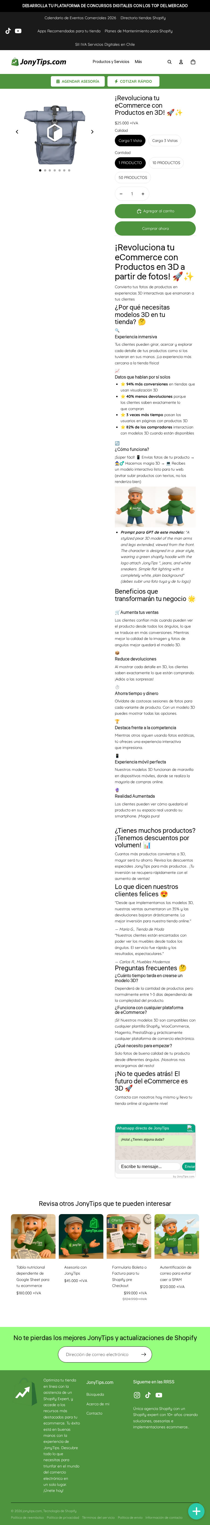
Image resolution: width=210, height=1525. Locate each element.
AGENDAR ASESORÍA (80, 81)
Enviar (190, 1167)
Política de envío (130, 1517)
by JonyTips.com (183, 1176)
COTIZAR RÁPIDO (136, 81)
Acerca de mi (97, 1403)
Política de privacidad (63, 1517)
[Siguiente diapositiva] (93, 133)
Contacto (94, 1413)
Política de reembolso (27, 1517)
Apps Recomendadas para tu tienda (68, 30)
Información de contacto (163, 1517)
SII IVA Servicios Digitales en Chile (105, 44)
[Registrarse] (144, 1354)
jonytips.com (32, 1511)
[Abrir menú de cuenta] (181, 62)
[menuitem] (138, 62)
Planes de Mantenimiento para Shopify (139, 30)
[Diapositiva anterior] (15, 133)
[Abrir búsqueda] (170, 62)
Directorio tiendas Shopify (143, 17)
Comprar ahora (155, 228)
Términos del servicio (98, 1517)
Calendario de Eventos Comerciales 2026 (80, 17)
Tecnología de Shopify (60, 1511)
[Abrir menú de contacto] (196, 1511)
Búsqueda (95, 1394)
